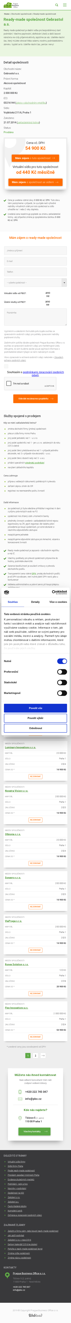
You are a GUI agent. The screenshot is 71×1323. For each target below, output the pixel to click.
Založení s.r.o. (14, 1197)
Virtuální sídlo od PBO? (15, 293)
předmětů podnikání (34, 463)
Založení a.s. (13, 1202)
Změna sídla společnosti (19, 1253)
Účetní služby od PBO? (15, 302)
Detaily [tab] (35, 601)
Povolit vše (35, 708)
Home (6, 14)
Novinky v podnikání (17, 1188)
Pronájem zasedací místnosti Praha (23, 1175)
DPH (34, 573)
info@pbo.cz (33, 1098)
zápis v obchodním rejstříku (31, 102)
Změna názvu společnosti (19, 1258)
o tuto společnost (32, 158)
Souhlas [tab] (13, 601)
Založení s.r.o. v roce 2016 (19, 1240)
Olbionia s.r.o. (13, 834)
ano (47, 292)
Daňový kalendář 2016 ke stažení (22, 1244)
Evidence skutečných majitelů (21, 1179)
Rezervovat (35, 776)
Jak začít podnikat (16, 1235)
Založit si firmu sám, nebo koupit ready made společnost (33, 1231)
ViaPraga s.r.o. (13, 921)
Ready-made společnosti (44, 14)
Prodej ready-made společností (21, 1170)
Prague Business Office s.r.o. (29, 1273)
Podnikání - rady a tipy (18, 1184)
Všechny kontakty (32, 1131)
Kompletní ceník (15, 1211)
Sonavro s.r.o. (13, 877)
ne (47, 296)
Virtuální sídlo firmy (16, 1162)
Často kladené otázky (17, 1206)
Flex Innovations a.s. (16, 1007)
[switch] (62, 672)
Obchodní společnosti (21, 14)
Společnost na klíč (16, 1193)
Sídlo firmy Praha (15, 1166)
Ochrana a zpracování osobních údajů (25, 1215)
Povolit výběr (35, 718)
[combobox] (35, 282)
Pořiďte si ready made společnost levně (25, 1249)
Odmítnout (35, 728)
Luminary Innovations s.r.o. (20, 747)
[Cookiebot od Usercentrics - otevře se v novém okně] (52, 592)
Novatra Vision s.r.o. (16, 790)
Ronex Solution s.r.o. (17, 964)
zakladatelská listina (28, 122)
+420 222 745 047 (36, 1091)
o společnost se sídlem (33, 182)
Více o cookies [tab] (58, 601)
